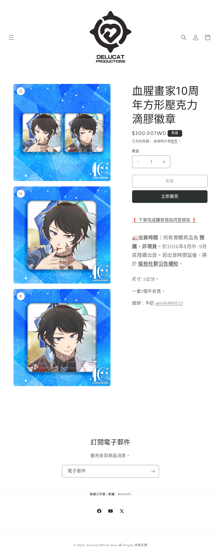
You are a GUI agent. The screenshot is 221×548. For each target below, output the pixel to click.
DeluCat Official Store (102, 545)
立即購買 (169, 196)
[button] (11, 37)
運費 (174, 141)
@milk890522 (169, 303)
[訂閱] (153, 471)
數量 (135, 151)
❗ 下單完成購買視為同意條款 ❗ (164, 220)
